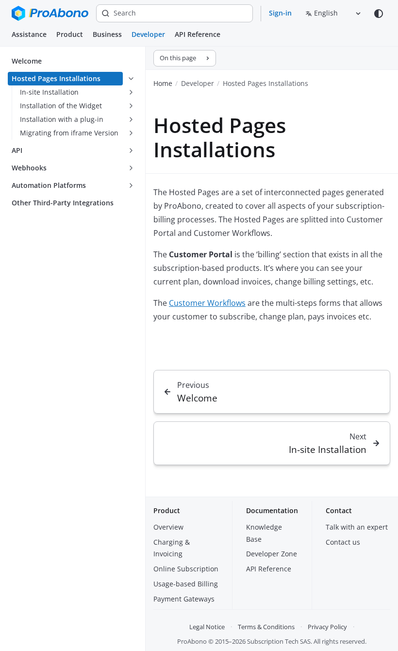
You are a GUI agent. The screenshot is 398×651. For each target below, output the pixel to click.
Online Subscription (185, 568)
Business (107, 34)
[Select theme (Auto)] (378, 13)
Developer (148, 34)
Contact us (343, 542)
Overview (168, 527)
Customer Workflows (207, 303)
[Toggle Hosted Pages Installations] (131, 78)
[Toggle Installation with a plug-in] (131, 119)
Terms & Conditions (266, 626)
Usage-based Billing (185, 583)
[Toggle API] (131, 150)
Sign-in (280, 12)
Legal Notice (207, 626)
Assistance (29, 34)
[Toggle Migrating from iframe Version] (131, 133)
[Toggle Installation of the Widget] (131, 106)
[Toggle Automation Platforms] (131, 185)
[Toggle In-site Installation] (131, 92)
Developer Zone (271, 553)
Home (162, 83)
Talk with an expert (357, 527)
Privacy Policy (327, 626)
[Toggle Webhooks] (131, 168)
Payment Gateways (184, 598)
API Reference (197, 34)
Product (69, 34)
